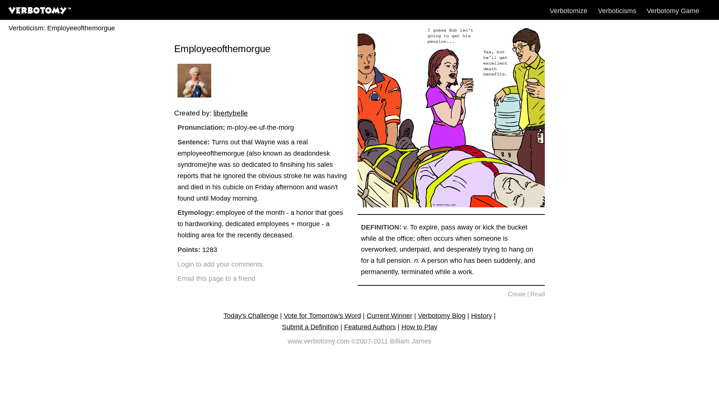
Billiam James (410, 341)
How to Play (419, 327)
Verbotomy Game (673, 11)
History (481, 316)
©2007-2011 (369, 341)
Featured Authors (370, 327)
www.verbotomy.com (318, 341)
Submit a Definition (310, 327)
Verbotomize (568, 11)
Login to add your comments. (221, 264)
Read (537, 294)
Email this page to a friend (216, 278)
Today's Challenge (251, 316)
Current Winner (389, 316)
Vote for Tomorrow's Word (322, 316)
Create (517, 294)
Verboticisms (617, 11)
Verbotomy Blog (441, 316)
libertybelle (230, 113)
